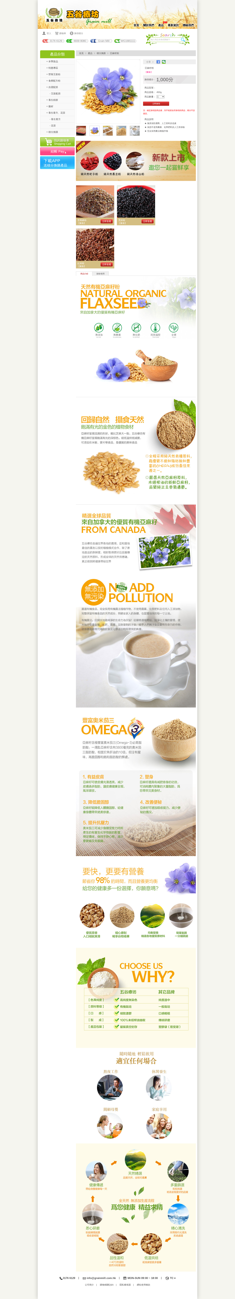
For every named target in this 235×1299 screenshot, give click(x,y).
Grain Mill (104, 40)
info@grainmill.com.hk (101, 1278)
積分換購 (101, 53)
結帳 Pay (57, 151)
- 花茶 (53, 125)
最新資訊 (173, 25)
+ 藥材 (49, 106)
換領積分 (78, 33)
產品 (161, 25)
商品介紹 (84, 274)
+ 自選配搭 (52, 87)
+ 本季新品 (52, 61)
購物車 (62, 33)
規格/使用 (100, 274)
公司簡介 (89, 1285)
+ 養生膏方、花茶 (55, 112)
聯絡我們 (188, 25)
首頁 (136, 25)
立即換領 (156, 104)
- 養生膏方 (55, 119)
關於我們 (148, 25)
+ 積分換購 (52, 132)
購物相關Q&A (107, 1285)
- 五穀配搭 (55, 93)
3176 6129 (56, 40)
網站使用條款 (143, 1285)
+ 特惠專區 (52, 68)
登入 (49, 33)
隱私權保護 (125, 1285)
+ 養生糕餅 (52, 100)
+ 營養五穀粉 (53, 74)
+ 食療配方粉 (53, 80)
